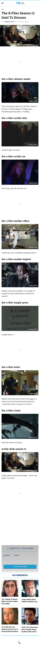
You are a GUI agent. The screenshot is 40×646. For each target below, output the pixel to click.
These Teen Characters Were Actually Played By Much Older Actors (30, 629)
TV (2, 9)
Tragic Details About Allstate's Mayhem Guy (29, 600)
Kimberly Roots (9, 22)
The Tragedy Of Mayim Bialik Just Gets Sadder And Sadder (10, 601)
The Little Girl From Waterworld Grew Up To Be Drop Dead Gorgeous (10, 629)
